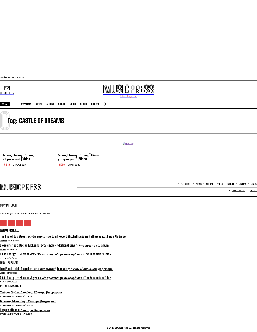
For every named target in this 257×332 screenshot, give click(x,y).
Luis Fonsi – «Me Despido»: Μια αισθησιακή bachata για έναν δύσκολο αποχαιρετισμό (56, 269)
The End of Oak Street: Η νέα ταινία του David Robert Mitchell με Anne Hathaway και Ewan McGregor (63, 236)
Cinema (3, 241)
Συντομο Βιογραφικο (10, 296)
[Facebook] (3, 223)
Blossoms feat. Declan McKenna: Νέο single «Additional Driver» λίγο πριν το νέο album (54, 245)
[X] (19, 223)
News (3, 258)
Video (7, 164)
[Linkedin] (11, 223)
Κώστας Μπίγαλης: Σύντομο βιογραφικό (28, 301)
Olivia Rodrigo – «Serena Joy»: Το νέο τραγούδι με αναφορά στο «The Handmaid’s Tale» (55, 254)
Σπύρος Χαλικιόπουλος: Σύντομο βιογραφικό (31, 292)
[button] (104, 104)
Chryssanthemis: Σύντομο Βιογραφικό (25, 310)
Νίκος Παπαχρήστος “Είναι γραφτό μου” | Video (78, 157)
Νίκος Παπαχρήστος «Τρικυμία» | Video (18, 157)
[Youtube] (27, 223)
